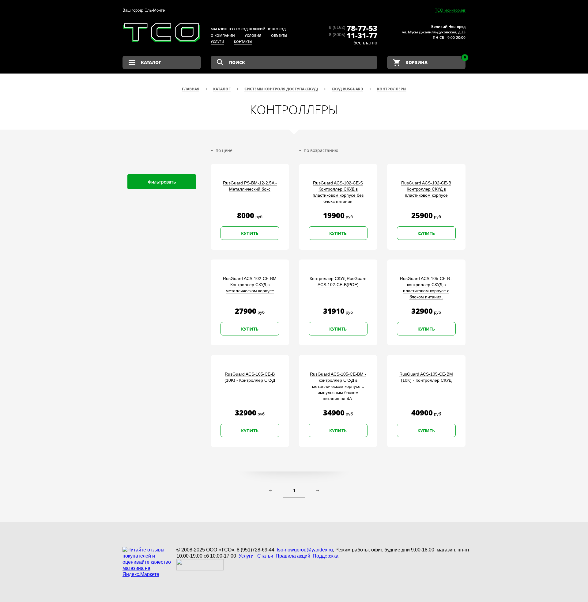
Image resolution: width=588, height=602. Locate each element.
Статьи (265, 555)
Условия (253, 35)
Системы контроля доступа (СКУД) (281, 89)
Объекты (279, 35)
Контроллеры (391, 89)
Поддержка (325, 555)
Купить (249, 233)
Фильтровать (162, 182)
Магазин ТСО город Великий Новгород (248, 29)
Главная (190, 89)
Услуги (217, 41)
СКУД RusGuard (347, 89)
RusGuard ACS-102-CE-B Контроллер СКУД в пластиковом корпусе (426, 189)
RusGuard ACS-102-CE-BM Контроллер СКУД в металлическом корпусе (250, 284)
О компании (223, 35)
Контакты (243, 41)
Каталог (222, 89)
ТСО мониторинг (450, 10)
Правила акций (294, 555)
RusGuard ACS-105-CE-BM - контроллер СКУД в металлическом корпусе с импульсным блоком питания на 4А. (338, 386)
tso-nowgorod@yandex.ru (305, 549)
